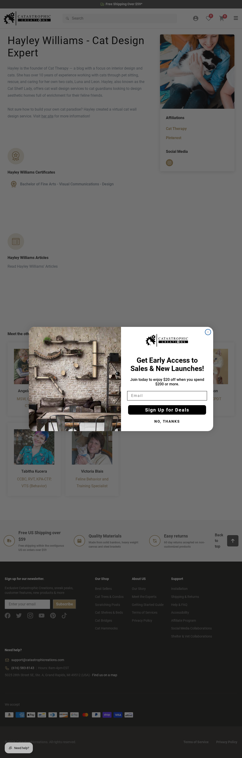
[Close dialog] (208, 332)
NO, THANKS (167, 421)
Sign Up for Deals (167, 410)
